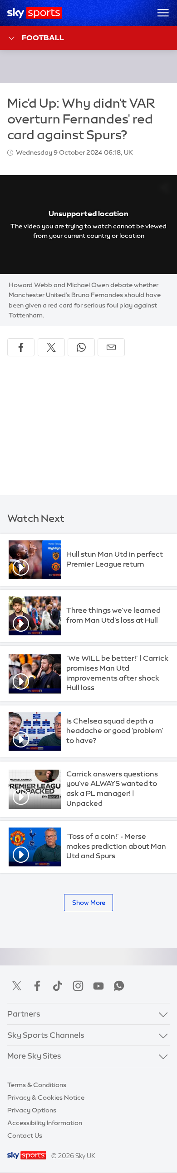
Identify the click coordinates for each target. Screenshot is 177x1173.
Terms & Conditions (36, 1085)
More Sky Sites (34, 1056)
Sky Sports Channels (45, 1035)
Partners (23, 1014)
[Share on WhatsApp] (81, 347)
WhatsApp (118, 986)
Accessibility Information (44, 1123)
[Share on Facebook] (20, 347)
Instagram (78, 986)
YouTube (98, 986)
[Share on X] (51, 347)
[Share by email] (111, 347)
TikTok (57, 986)
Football (43, 37)
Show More (88, 902)
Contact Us (24, 1135)
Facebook (37, 986)
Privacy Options (31, 1110)
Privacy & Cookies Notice (45, 1097)
